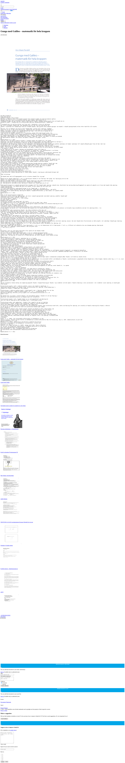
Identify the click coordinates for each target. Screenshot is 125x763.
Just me (4, 684)
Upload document (5, 9)
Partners (6, 708)
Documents (3, 702)
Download (3, 616)
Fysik (4, 26)
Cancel (2, 761)
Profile (2, 19)
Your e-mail (3, 744)
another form (13, 730)
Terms (5, 710)
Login (2, 8)
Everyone (4, 682)
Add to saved (13, 22)
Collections (8, 13)
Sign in (2, 672)
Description (6, 676)
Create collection (4, 685)
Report (2, 708)
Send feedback (4, 718)
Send (6, 761)
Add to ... (3, 21)
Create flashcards (13, 9)
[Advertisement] (44, 39)
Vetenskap (5, 25)
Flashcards (3, 13)
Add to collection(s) (5, 22)
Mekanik (5, 27)
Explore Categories (5, 2)
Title (2, 673)
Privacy (2, 710)
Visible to (3, 681)
